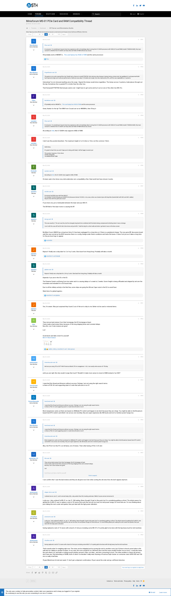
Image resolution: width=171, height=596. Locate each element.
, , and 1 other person (61, 349)
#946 (142, 165)
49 (49, 34)
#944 (142, 115)
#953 (142, 357)
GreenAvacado (33, 401)
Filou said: (47, 45)
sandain (34, 121)
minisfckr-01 (33, 458)
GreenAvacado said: (50, 362)
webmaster (34, 362)
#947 (142, 186)
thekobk (34, 171)
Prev (29, 34)
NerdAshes (34, 45)
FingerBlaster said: (50, 72)
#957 (142, 452)
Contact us (110, 581)
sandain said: (48, 171)
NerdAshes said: (49, 100)
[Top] (141, 581)
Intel (53, 131)
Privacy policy (127, 581)
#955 (142, 395)
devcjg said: (48, 219)
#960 (142, 534)
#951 (142, 303)
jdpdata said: (48, 269)
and (53, 256)
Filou (33, 100)
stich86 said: (48, 191)
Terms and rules (118, 581)
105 (59, 34)
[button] (43, 14)
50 (52, 34)
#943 (142, 94)
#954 (142, 380)
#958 (142, 486)
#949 (142, 248)
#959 (142, 511)
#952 (142, 318)
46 (39, 34)
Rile (33, 324)
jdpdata (33, 254)
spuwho (33, 192)
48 (46, 34)
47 (43, 34)
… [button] (36, 34)
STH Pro (33, 581)
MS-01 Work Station (49, 338)
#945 (142, 137)
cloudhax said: (49, 540)
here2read (33, 385)
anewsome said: (49, 516)
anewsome (34, 492)
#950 (142, 264)
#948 (142, 213)
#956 (142, 419)
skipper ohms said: (50, 492)
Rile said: (47, 458)
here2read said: (49, 401)
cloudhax (33, 517)
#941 (142, 39)
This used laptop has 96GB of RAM (75, 55)
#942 (142, 66)
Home (137, 581)
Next (63, 34)
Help (134, 581)
